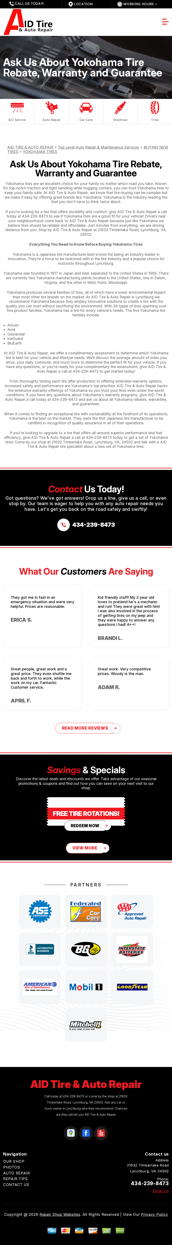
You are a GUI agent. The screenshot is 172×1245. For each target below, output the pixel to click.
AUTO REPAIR (16, 1173)
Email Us (161, 1191)
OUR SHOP (14, 1161)
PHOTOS (11, 1167)
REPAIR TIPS (15, 1179)
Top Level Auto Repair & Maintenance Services (98, 147)
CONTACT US (16, 1184)
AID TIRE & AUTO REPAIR (30, 147)
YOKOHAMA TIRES (40, 151)
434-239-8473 (35, 216)
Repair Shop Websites (59, 1214)
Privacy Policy (154, 1214)
